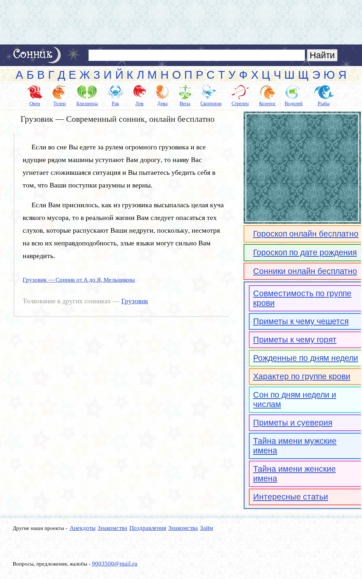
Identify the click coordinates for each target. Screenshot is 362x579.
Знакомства (112, 528)
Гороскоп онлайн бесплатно (305, 233)
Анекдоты (82, 528)
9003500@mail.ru (115, 563)
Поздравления (147, 528)
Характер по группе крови (301, 376)
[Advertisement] (181, 22)
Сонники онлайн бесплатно (305, 271)
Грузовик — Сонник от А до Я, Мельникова (79, 279)
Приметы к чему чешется (301, 321)
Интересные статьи (290, 496)
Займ (206, 528)
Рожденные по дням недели (305, 358)
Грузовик (134, 301)
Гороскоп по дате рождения (305, 252)
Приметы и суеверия (292, 422)
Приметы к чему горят (295, 339)
